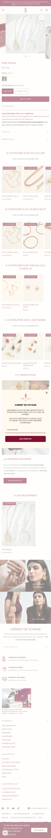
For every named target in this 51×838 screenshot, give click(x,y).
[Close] (47, 393)
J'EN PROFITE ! (25, 439)
